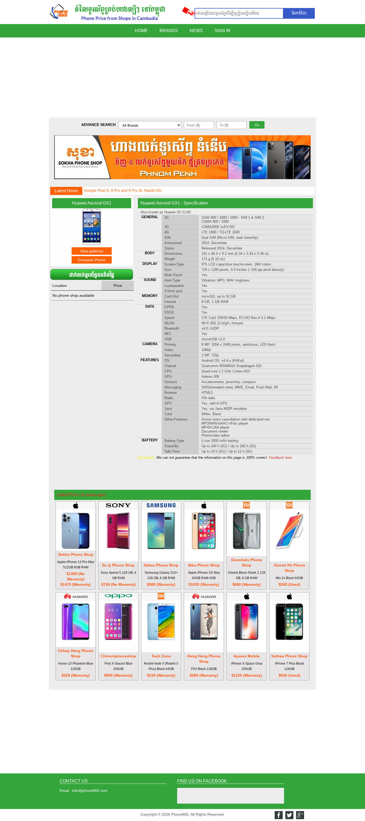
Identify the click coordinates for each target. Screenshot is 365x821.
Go (257, 125)
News (196, 30)
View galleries (91, 251)
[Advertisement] (182, 77)
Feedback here (280, 458)
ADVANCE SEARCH (98, 124)
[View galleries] (92, 244)
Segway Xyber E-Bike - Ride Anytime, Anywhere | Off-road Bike (137, 193)
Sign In (222, 30)
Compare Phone (92, 260)
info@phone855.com (89, 790)
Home (141, 30)
